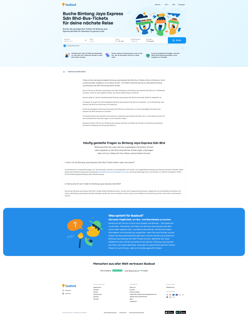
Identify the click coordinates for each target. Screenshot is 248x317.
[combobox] (73, 40)
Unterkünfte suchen (73, 45)
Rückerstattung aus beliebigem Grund (113, 172)
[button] (85, 40)
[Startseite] (64, 72)
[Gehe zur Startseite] (69, 5)
